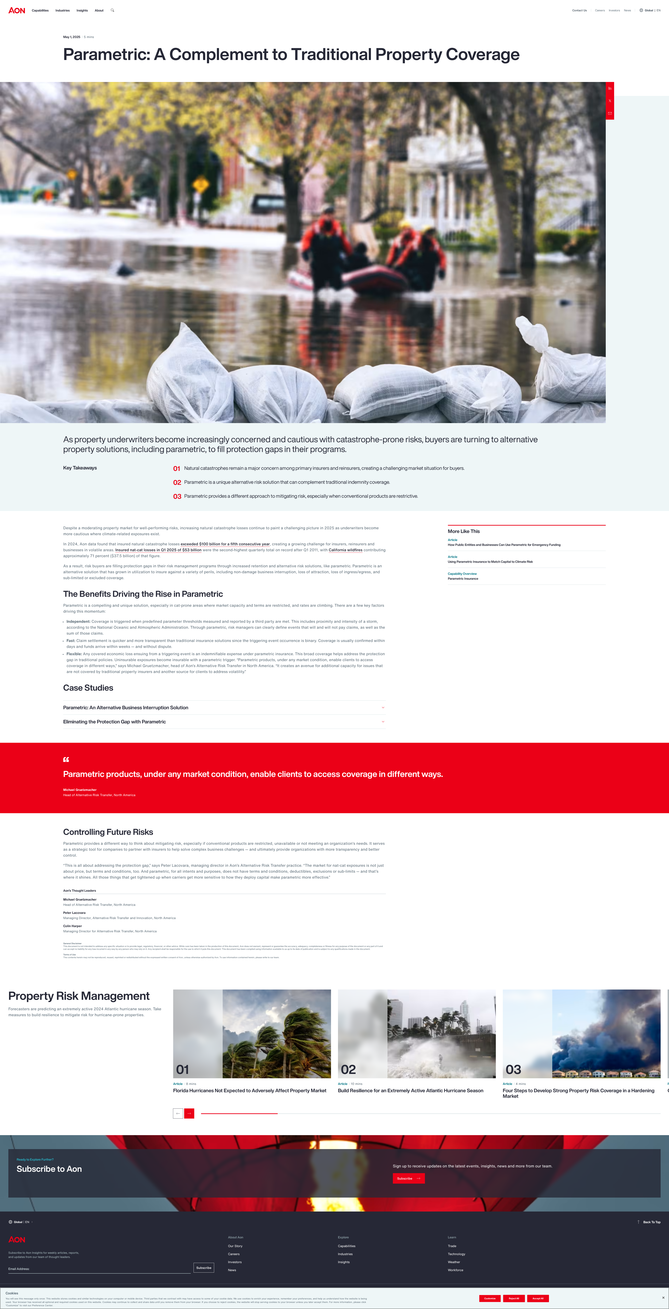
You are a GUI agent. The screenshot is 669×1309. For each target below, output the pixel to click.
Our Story (235, 1246)
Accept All (538, 1298)
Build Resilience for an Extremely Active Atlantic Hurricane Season (410, 1090)
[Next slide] (189, 1113)
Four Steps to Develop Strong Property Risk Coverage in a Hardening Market (579, 1093)
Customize (490, 1298)
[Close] (663, 1298)
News (627, 10)
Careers (600, 10)
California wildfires (346, 550)
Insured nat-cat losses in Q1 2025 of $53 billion (158, 550)
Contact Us (579, 10)
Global (653, 10)
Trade (452, 1246)
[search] (112, 10)
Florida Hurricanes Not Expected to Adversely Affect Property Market (249, 1090)
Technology (456, 1254)
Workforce (455, 1270)
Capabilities (40, 10)
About (99, 10)
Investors (614, 10)
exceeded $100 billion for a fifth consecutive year (225, 544)
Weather (454, 1262)
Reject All (514, 1298)
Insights (82, 10)
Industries (63, 10)
